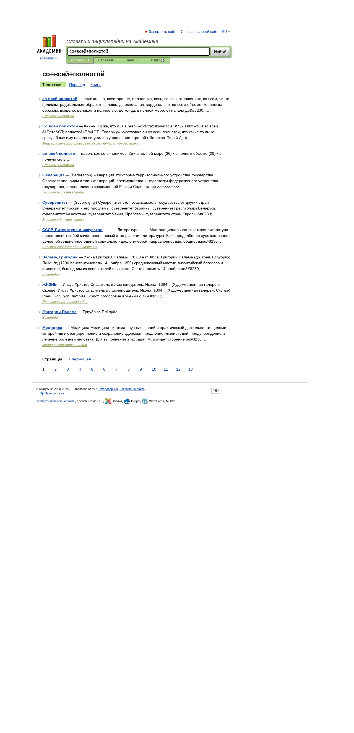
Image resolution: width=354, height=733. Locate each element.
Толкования (80, 60)
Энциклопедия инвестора (63, 192)
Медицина (52, 327)
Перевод (77, 84)
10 (154, 369)
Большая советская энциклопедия (69, 247)
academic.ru (49, 58)
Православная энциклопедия (65, 302)
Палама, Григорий (60, 257)
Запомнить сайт (163, 32)
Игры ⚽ (158, 60)
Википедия (50, 274)
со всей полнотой (59, 98)
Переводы (106, 60)
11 (166, 369)
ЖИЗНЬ (49, 284)
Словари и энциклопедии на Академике (112, 41)
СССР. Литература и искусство (72, 229)
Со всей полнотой (60, 126)
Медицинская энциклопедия (64, 345)
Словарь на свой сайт (199, 32)
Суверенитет (54, 202)
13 (190, 369)
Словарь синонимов (58, 116)
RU (224, 32)
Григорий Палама (59, 312)
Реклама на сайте (132, 389)
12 (178, 369)
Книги (132, 60)
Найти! (220, 51)
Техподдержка (108, 389)
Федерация (53, 175)
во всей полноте (58, 153)
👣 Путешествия (52, 393)
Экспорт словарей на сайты (55, 401)
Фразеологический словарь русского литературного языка (90, 143)
